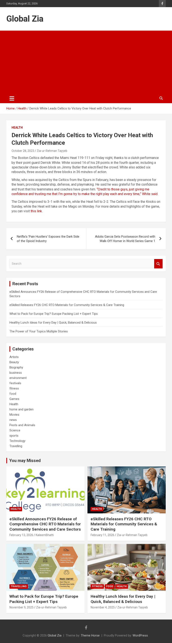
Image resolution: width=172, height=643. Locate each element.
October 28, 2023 (23, 150)
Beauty (14, 362)
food (12, 394)
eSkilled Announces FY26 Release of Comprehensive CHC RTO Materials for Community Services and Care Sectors (45, 524)
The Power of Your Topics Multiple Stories (38, 331)
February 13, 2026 (21, 535)
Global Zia (24, 19)
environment (18, 378)
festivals (15, 383)
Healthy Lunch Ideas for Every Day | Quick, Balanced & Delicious (53, 322)
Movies (14, 415)
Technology (17, 441)
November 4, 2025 (103, 607)
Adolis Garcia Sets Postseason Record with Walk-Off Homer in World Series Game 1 (125, 239)
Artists (14, 357)
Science (14, 430)
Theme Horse (90, 635)
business (15, 373)
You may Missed (25, 460)
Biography (16, 367)
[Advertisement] (86, 62)
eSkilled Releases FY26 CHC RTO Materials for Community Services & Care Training (66, 305)
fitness (14, 388)
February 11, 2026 (102, 535)
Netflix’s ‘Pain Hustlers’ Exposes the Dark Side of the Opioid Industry (48, 239)
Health (17, 127)
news (13, 420)
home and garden (21, 409)
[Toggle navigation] (11, 98)
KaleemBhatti (45, 535)
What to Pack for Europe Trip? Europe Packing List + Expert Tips (53, 314)
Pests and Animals (22, 425)
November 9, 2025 (21, 607)
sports (13, 435)
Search (158, 263)
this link (36, 211)
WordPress (140, 635)
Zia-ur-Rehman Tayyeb (52, 150)
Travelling (15, 446)
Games (14, 399)
